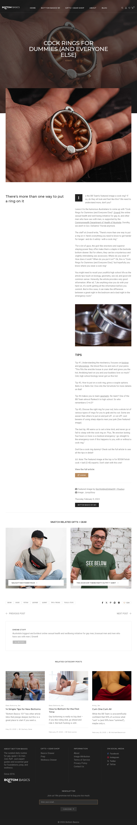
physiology (84, 366)
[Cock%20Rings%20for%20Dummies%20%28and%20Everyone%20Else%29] (103, 602)
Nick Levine (72, 732)
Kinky (94, 705)
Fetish (26, 602)
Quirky (44, 602)
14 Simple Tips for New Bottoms (23, 709)
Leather (35, 602)
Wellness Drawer (49, 760)
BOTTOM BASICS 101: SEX (87, 505)
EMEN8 (83, 475)
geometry (104, 396)
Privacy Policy (80, 763)
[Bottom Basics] (11, 8)
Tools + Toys (68, 602)
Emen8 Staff (19, 630)
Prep (43, 756)
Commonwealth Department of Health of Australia (98, 222)
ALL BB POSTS (19, 642)
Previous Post (17, 613)
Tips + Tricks (55, 602)
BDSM (9, 602)
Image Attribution (82, 756)
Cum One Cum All (101, 709)
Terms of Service (82, 760)
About (76, 753)
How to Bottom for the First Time (64, 710)
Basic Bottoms (11, 705)
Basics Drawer (47, 753)
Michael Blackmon (118, 732)
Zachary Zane (26, 729)
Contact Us (79, 766)
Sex (19, 705)
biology (125, 362)
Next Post (122, 613)
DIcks (18, 602)
